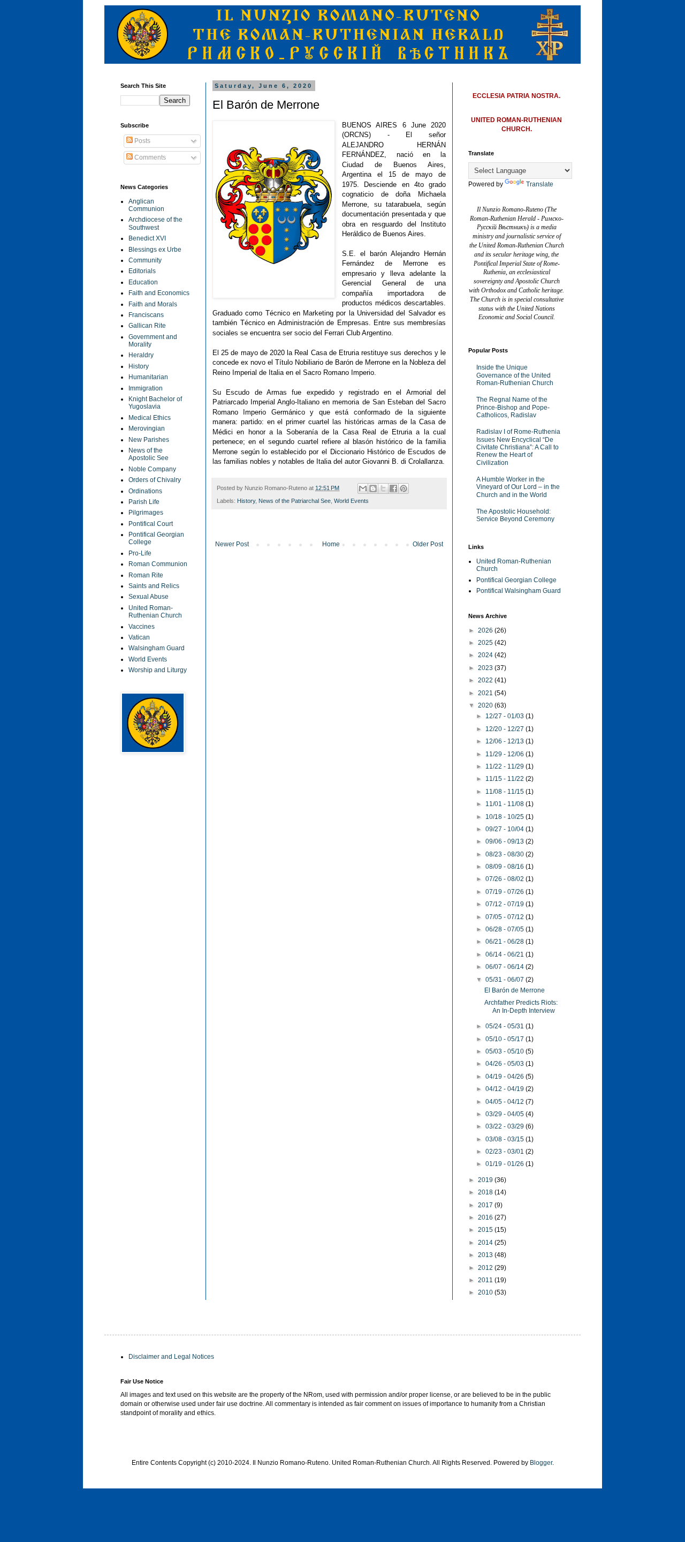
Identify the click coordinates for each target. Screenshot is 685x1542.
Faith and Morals (152, 304)
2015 (486, 1229)
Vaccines (141, 626)
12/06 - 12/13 (505, 741)
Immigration (145, 388)
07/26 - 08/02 (505, 879)
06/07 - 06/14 (505, 967)
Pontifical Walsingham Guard (518, 591)
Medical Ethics (149, 418)
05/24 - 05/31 (505, 1026)
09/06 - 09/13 (505, 841)
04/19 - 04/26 (505, 1076)
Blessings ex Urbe (154, 249)
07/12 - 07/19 (505, 904)
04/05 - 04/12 (505, 1101)
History (246, 501)
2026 (486, 630)
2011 (486, 1280)
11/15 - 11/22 (505, 779)
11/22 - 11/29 (505, 766)
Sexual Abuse (148, 596)
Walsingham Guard (156, 648)
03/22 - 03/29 (505, 1126)
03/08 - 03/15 (505, 1139)
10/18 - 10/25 (505, 817)
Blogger (541, 1462)
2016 (486, 1217)
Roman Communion (157, 564)
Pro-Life (139, 553)
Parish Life (143, 502)
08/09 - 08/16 (505, 866)
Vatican (139, 637)
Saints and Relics (153, 586)
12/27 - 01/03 (505, 716)
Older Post (428, 544)
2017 (486, 1205)
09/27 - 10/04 (505, 829)
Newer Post (232, 544)
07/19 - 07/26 (505, 892)
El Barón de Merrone (514, 990)
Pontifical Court (150, 524)
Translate (539, 184)
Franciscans (146, 315)
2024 (486, 655)
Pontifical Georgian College (516, 580)
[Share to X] (383, 488)
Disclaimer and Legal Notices (171, 1356)
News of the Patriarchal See (294, 501)
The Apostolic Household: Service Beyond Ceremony (515, 515)
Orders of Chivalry (154, 480)
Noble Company (152, 469)
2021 (486, 693)
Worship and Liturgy (157, 670)
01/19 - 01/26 (505, 1164)
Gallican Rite (147, 325)
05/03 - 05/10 (505, 1051)
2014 (486, 1242)
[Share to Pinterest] (403, 488)
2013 (486, 1255)
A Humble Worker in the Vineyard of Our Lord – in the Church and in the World (518, 487)
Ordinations (145, 491)
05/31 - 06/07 (505, 979)
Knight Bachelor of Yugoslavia (155, 402)
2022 (486, 680)
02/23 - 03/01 (505, 1151)
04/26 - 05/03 (505, 1063)
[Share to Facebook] (393, 488)
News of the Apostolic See (148, 454)
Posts (141, 141)
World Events (351, 501)
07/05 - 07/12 (505, 917)
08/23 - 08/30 (505, 854)
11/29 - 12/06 (505, 754)
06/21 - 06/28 (505, 941)
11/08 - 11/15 (505, 791)
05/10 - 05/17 (505, 1039)
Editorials (142, 271)
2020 (486, 705)
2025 (486, 642)
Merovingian (146, 428)
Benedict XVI (147, 238)
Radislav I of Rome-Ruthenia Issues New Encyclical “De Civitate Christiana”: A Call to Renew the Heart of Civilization (518, 447)
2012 (486, 1268)
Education (143, 282)
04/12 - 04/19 (505, 1089)
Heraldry (141, 355)
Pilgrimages (145, 512)
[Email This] (362, 488)
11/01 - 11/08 (505, 804)
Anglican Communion (146, 205)
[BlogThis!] (373, 488)
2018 (486, 1192)
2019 (486, 1180)
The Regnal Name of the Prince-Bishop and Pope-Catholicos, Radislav (513, 407)
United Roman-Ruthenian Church (155, 611)
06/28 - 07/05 (505, 929)
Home (331, 544)
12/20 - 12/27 (505, 729)
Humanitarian (148, 377)
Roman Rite (145, 575)
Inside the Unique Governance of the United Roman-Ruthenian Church (514, 375)
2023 (486, 668)
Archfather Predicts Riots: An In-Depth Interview (521, 1006)
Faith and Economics (158, 293)
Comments (149, 157)
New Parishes (148, 439)
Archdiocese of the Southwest (155, 223)
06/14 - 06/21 (505, 954)
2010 (486, 1292)
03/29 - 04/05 (505, 1114)
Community (145, 260)
